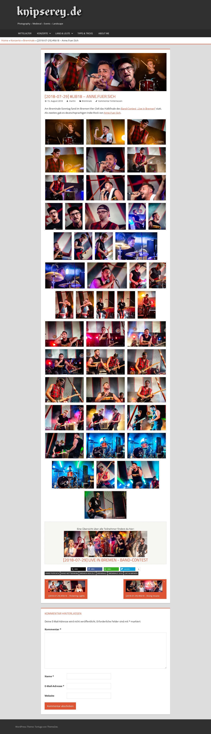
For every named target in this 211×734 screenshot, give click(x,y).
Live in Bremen (131, 573)
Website (49, 695)
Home (4, 40)
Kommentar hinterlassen (110, 101)
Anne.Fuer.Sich (112, 112)
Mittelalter (24, 33)
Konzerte (42, 33)
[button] (78, 569)
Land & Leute (62, 33)
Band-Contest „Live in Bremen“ (138, 108)
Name (49, 676)
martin (72, 101)
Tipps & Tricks (85, 33)
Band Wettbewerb (69, 573)
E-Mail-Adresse (54, 686)
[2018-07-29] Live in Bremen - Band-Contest (105, 560)
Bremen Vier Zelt (87, 573)
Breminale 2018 (116, 573)
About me (103, 33)
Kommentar (53, 629)
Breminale (29, 40)
